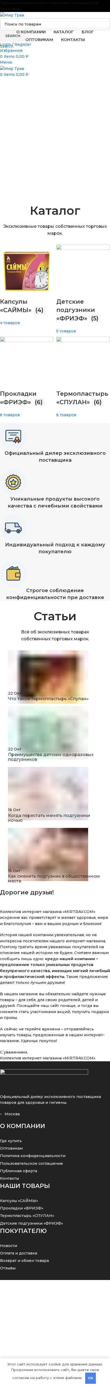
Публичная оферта (18, 1171)
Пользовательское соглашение (31, 1163)
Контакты (9, 1178)
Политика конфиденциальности (32, 1155)
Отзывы (7, 1268)
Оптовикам (11, 1148)
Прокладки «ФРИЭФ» (21, 1208)
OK (90, 1378)
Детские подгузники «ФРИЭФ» (31, 1223)
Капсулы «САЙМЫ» (19, 1200)
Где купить (11, 1140)
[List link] (55, 640)
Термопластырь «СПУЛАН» (27, 1215)
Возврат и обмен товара (24, 1260)
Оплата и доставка (18, 1253)
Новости (8, 1245)
